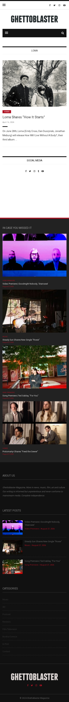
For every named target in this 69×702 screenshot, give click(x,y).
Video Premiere (9, 280)
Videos (6, 112)
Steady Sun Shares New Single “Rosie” (21, 340)
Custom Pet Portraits (12, 195)
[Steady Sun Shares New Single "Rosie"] (34, 312)
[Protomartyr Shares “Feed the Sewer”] (34, 424)
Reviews (7, 621)
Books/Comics (10, 636)
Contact (6, 651)
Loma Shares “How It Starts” (24, 117)
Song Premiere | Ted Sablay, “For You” (21, 395)
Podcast (7, 614)
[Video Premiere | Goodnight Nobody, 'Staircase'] (34, 256)
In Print (6, 644)
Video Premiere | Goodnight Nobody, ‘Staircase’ (25, 283)
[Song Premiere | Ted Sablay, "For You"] (34, 368)
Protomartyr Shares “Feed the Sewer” (20, 451)
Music (5, 337)
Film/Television (10, 629)
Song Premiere (9, 392)
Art (4, 607)
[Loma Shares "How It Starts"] (34, 83)
